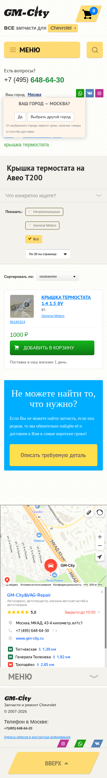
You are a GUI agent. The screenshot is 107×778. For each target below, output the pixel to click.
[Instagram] (99, 93)
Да (20, 117)
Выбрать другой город (51, 117)
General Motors (44, 225)
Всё (36, 239)
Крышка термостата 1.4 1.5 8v (66, 300)
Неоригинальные (46, 212)
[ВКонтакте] (90, 93)
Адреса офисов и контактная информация (37, 737)
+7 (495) (34, 79)
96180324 (17, 322)
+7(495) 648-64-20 (18, 728)
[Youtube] (80, 93)
